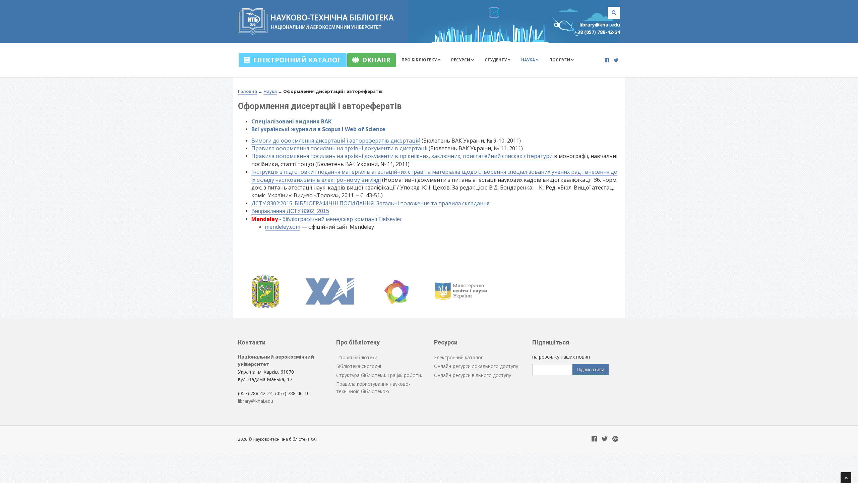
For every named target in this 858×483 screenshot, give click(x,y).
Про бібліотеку (420, 60)
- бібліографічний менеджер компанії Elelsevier (326, 219)
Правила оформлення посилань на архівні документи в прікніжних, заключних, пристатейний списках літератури (402, 156)
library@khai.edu (599, 24)
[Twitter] (616, 60)
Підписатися (590, 369)
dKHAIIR (375, 59)
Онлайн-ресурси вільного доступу (472, 375)
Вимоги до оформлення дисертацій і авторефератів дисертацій (335, 140)
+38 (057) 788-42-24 (597, 32)
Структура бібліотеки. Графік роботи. (379, 375)
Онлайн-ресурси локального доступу (476, 366)
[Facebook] (607, 60)
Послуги (560, 60)
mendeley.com (282, 226)
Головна (247, 91)
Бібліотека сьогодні (358, 366)
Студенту (496, 60)
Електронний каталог (296, 59)
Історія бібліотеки (356, 357)
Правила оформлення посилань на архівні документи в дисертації (339, 148)
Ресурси (461, 60)
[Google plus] (615, 439)
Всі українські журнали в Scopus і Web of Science (318, 129)
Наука (528, 60)
